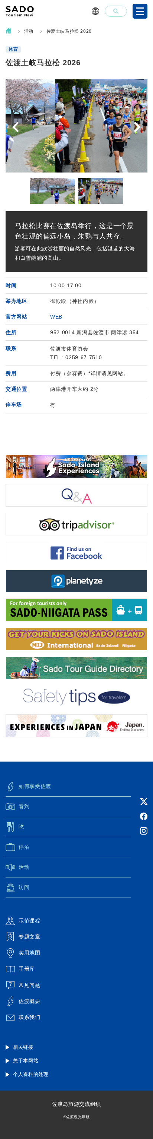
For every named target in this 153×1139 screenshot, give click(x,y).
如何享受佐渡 (35, 786)
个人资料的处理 (31, 1074)
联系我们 (29, 1017)
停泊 (24, 847)
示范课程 (29, 921)
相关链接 (23, 1047)
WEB (56, 317)
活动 (28, 31)
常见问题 (29, 985)
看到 (24, 806)
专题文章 (29, 937)
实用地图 (29, 953)
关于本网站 (26, 1060)
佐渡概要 (29, 1001)
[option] (76, 126)
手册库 (27, 969)
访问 (24, 887)
